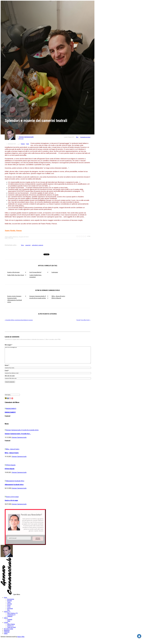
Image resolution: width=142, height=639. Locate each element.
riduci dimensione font (17, 144)
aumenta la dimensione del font (18, 144)
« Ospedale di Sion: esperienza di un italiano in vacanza (19, 320)
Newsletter (7, 630)
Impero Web (20, 637)
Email (27, 144)
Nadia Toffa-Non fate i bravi (15, 275)
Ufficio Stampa (11, 624)
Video (8, 621)
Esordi (8, 605)
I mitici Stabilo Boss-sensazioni (35, 276)
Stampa (23, 144)
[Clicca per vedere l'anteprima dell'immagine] (47, 67)
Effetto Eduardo (56, 298)
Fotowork (9, 619)
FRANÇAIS (6, 632)
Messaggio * (8, 345)
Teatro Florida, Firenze (13, 230)
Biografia (9, 600)
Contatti (6, 622)
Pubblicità (9, 616)
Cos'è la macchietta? (35, 272)
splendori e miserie (37, 245)
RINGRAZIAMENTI (10, 412)
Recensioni (10, 608)
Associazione (10, 599)
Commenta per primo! (85, 137)
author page (20, 138)
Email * (7, 370)
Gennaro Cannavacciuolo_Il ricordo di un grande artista (37, 297)
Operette (9, 604)
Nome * (7, 365)
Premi (8, 607)
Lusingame (55, 272)
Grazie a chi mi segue (13, 272)
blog (22, 245)
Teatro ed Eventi (11, 627)
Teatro (9, 602)
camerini (27, 245)
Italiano (6, 633)
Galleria (6, 618)
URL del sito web (10, 376)
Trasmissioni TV (11, 615)
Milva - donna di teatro (58, 296)
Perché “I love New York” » (83, 320)
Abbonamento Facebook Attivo (14, 301)
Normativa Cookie (8, 629)
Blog (77, 137)
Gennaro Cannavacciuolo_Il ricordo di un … (18, 434)
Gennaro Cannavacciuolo (26, 137)
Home (5, 597)
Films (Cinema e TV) (12, 613)
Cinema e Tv (7, 611)
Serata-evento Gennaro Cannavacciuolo (14, 297)
